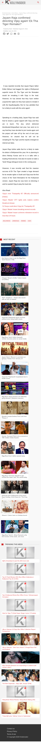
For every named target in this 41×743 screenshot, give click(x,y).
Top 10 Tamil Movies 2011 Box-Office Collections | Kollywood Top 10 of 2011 (18, 578)
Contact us (11, 728)
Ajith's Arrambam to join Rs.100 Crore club (15, 561)
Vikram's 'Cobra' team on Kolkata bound (14, 515)
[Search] (38, 2)
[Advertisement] (20, 57)
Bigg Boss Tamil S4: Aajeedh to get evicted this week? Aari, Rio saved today (14, 476)
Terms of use (11, 734)
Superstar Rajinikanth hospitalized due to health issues (15, 377)
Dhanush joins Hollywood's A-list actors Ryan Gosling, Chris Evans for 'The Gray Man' (14, 497)
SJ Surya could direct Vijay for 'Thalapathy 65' (18, 206)
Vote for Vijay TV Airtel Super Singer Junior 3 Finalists (19, 613)
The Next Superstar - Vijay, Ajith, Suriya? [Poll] (16, 683)
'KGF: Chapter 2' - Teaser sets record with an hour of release (13, 298)
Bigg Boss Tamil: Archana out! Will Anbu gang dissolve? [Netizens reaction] (14, 397)
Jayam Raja (15, 220)
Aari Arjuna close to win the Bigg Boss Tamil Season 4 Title (13, 258)
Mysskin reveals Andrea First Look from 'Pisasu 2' (14, 417)
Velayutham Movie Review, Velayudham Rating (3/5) (18, 699)
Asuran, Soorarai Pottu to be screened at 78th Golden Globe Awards (15, 437)
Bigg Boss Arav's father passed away (13, 456)
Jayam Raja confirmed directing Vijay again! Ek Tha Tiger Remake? (19, 13)
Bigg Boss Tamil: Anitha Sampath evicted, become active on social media (14, 338)
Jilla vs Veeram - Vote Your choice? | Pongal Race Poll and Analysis (19, 648)
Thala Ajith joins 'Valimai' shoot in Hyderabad (16, 716)
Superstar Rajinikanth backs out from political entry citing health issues (13, 318)
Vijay (29, 220)
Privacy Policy (12, 731)
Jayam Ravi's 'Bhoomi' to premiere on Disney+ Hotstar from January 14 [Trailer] (14, 358)
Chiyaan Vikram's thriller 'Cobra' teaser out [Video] (14, 278)
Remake (23, 220)
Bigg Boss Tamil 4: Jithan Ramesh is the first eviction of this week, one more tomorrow (14, 536)
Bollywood (6, 220)
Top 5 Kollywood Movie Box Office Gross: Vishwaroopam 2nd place (20, 596)
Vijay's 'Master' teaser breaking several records (18, 209)
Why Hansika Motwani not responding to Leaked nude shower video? (19, 666)
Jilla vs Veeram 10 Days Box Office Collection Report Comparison (18, 630)
